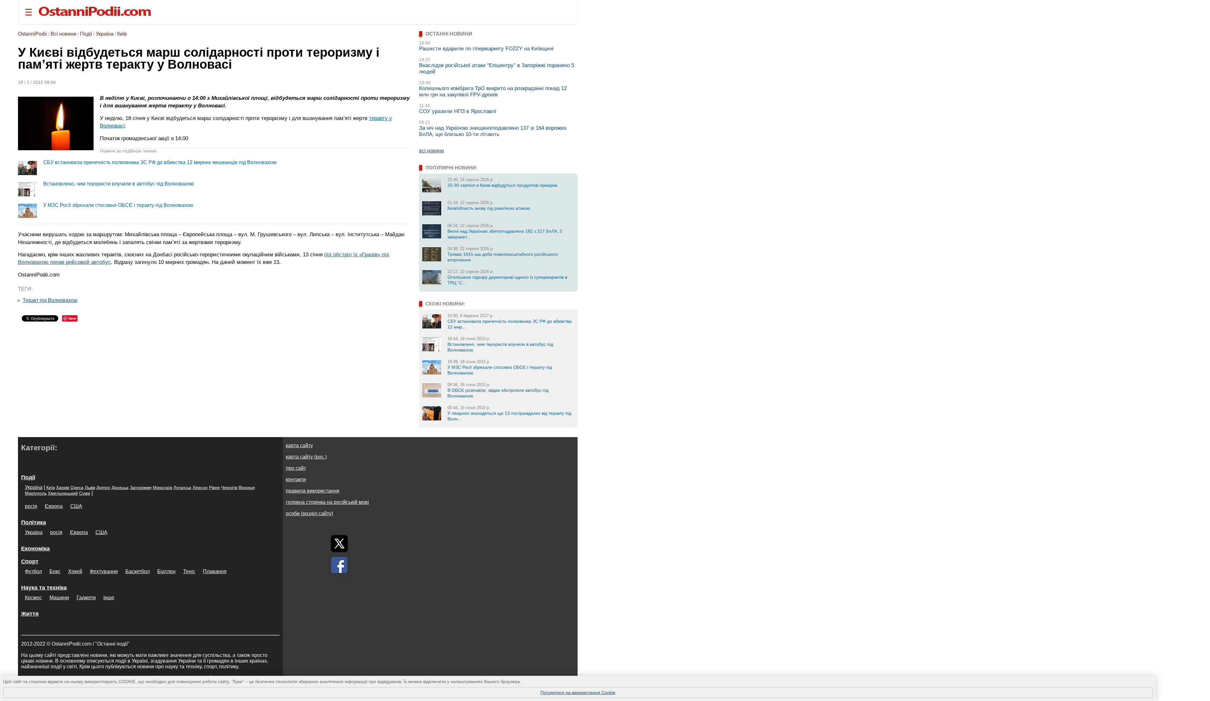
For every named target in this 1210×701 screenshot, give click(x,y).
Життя (30, 614)
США (76, 506)
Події (86, 34)
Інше (108, 597)
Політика (33, 522)
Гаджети (86, 597)
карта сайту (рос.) (306, 456)
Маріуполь (36, 493)
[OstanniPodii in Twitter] (339, 543)
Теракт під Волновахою (50, 300)
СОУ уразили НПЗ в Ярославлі (457, 111)
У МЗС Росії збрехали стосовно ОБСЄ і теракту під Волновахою (118, 205)
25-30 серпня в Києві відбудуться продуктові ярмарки (502, 185)
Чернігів (229, 487)
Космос (33, 597)
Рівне (214, 487)
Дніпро (103, 487)
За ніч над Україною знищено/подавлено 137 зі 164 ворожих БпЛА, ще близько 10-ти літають (493, 131)
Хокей (75, 571)
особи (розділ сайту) (309, 513)
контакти (296, 479)
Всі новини (63, 34)
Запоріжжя (141, 487)
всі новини (431, 150)
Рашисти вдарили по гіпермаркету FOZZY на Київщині (486, 49)
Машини (59, 597)
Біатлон (166, 571)
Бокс (54, 571)
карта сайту (299, 445)
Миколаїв (162, 487)
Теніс (189, 571)
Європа (54, 506)
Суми (84, 493)
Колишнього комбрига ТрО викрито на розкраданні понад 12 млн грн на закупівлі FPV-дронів (493, 91)
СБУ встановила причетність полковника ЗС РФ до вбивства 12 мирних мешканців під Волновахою (160, 162)
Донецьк (120, 487)
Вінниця (247, 487)
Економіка (35, 548)
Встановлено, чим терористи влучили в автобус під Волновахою (118, 183)
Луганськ (182, 487)
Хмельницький (63, 493)
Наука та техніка (44, 587)
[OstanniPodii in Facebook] (339, 565)
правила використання (312, 490)
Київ (122, 34)
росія (31, 506)
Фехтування (104, 571)
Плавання (215, 571)
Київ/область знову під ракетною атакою (488, 208)
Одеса (77, 487)
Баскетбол (137, 571)
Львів (90, 487)
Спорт (29, 561)
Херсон (200, 487)
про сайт (296, 468)
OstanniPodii (32, 34)
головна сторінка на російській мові (327, 502)
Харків (62, 487)
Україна (104, 34)
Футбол (33, 571)
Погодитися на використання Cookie (577, 692)
